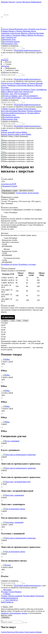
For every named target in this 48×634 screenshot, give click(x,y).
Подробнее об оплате (9, 264)
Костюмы (40, 33)
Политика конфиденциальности (13, 113)
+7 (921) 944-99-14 (10, 600)
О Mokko (4, 109)
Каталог (12, 2)
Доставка (19, 109)
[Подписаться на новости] (24, 48)
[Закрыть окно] (2, 55)
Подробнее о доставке (27, 264)
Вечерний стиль (21, 29)
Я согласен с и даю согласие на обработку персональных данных (21, 51)
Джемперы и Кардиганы (11, 33)
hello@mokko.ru (7, 602)
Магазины (26, 2)
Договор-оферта (33, 113)
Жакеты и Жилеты (28, 33)
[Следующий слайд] (4, 151)
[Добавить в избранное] (2, 177)
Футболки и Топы (28, 89)
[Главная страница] (14, 11)
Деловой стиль (34, 29)
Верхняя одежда (29, 31)
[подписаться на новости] (24, 583)
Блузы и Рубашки (14, 83)
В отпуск (4, 29)
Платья (11, 29)
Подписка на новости (9, 72)
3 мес (13, 320)
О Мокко (6, 594)
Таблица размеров (34, 111)
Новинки (4, 2)
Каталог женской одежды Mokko (14, 132)
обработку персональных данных (14, 613)
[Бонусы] (2, 14)
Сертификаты (41, 89)
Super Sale (18, 92)
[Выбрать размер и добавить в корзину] (2, 366)
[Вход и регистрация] (2, 27)
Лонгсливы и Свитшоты (11, 35)
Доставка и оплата (26, 190)
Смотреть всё (11, 37)
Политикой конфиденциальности (27, 50)
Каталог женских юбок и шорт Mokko (16, 134)
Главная (4, 130)
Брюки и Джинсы (16, 31)
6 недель (5, 320)
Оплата (26, 109)
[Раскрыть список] (4, 62)
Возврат (33, 109)
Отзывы (12, 109)
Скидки (19, 2)
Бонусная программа (9, 111)
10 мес (25, 320)
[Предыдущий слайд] (2, 151)
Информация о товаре (9, 190)
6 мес (19, 320)
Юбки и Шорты (27, 35)
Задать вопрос (22, 193)
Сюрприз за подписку (9, 46)
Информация (36, 2)
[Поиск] (5, 58)
